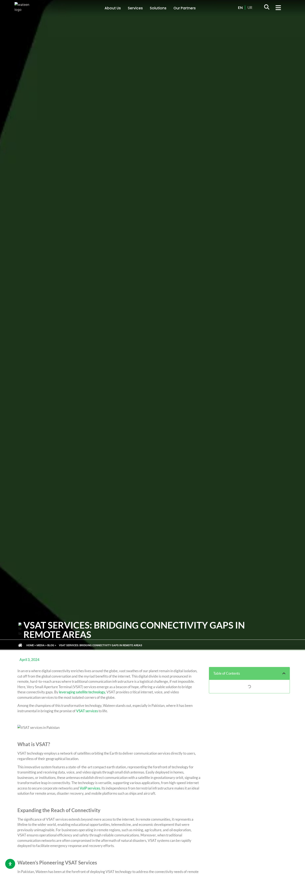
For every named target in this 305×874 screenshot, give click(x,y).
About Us (113, 8)
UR (250, 7)
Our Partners (184, 8)
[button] (267, 8)
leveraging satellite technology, (82, 692)
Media (41, 645)
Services (135, 8)
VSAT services (87, 711)
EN (240, 7)
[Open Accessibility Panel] (10, 864)
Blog (50, 645)
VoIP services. (90, 788)
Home (30, 645)
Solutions (158, 8)
